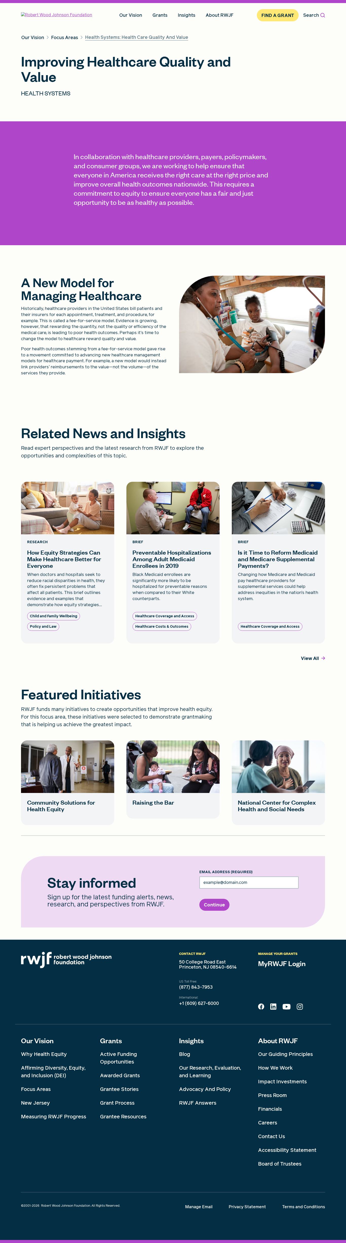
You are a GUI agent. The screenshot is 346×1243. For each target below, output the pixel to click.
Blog (184, 1054)
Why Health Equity (44, 1054)
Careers (267, 1122)
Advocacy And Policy (205, 1089)
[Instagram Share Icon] (300, 1008)
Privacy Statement (247, 1207)
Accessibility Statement (287, 1150)
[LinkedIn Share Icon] (273, 1008)
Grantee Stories (119, 1089)
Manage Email (199, 1207)
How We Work (275, 1067)
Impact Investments (282, 1081)
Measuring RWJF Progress (53, 1116)
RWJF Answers (197, 1102)
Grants (111, 1040)
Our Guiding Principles (285, 1054)
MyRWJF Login (282, 963)
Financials (270, 1109)
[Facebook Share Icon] (261, 1008)
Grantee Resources (123, 1116)
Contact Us (271, 1136)
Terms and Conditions (303, 1207)
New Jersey (35, 1102)
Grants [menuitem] (159, 15)
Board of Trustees (279, 1163)
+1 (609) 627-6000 (199, 1003)
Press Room (272, 1095)
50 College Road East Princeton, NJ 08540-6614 (208, 964)
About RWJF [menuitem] (220, 15)
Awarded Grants (120, 1075)
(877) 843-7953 (196, 987)
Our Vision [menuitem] (130, 15)
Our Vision (37, 1040)
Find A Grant (277, 15)
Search (311, 15)
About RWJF (278, 1040)
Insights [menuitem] (186, 15)
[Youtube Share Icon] (286, 1007)
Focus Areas (36, 1089)
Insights (191, 1040)
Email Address (226, 872)
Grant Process (117, 1102)
